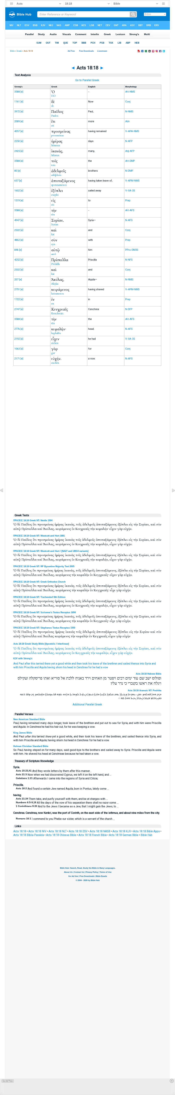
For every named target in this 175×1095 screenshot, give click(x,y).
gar (53, 353)
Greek (19, 51)
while (68, 663)
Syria (148, 663)
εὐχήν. (128, 653)
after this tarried (34, 663)
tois (53, 165)
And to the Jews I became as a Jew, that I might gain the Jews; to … (67, 806)
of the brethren (108, 663)
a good (60, 663)
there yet (49, 663)
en (52, 303)
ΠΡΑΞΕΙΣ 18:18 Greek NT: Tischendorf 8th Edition (39, 597)
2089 (17, 121)
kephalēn (56, 333)
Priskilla (55, 264)
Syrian (54, 224)
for (90, 667)
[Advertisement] (87, 439)
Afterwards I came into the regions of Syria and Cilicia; (57, 778)
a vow (104, 667)
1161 (17, 101)
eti (52, 125)
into (142, 663)
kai (52, 234)
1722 (17, 299)
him (21, 667)
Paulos (54, 115)
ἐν (73, 653)
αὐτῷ (17, 653)
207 (16, 279)
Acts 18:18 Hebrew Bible (148, 674)
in (75, 667)
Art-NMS (130, 91)
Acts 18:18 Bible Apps (146, 831)
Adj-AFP (129, 151)
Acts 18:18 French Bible (92, 835)
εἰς (130, 648)
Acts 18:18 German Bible (123, 835)
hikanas (55, 155)
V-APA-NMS (132, 131)
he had (96, 667)
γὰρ (120, 653)
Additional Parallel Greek (87, 704)
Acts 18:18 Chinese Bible (61, 835)
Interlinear (62, 644)
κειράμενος (63, 653)
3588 (17, 91)
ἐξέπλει (122, 648)
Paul (21, 663)
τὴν (135, 648)
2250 (17, 141)
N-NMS (129, 111)
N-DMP (129, 170)
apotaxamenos (59, 185)
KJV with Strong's (22, 658)
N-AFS (129, 220)
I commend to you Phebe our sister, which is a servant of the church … (65, 818)
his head (68, 667)
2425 (17, 151)
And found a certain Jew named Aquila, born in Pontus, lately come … (62, 788)
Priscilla (29, 667)
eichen (54, 343)
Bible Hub (146, 835)
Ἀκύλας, (49, 653)
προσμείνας (46, 648)
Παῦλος (26, 648)
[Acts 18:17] (4, 498)
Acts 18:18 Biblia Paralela (28, 835)
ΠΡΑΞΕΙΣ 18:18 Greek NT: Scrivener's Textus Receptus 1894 (44, 612)
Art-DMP (130, 160)
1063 (17, 348)
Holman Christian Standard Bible (30, 746)
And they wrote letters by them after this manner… (53, 771)
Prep (127, 200)
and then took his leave (85, 663)
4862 (17, 239)
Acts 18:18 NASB (100, 831)
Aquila (43, 667)
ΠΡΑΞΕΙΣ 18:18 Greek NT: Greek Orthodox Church (39, 581)
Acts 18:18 (19, 831)
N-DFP (128, 309)
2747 (17, 309)
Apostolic (50, 644)
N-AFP (129, 141)
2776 (17, 328)
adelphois (56, 175)
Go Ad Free (7, 1081)
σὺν (158, 648)
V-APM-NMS (132, 180)
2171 (17, 358)
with (15, 667)
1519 (17, 200)
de (52, 106)
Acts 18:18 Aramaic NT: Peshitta (144, 690)
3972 (17, 111)
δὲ (18, 648)
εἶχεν (113, 653)
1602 (17, 190)
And (15, 663)
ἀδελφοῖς (88, 648)
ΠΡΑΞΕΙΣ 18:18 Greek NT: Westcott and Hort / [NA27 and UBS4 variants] (50, 551)
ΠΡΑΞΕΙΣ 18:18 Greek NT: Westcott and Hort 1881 (39, 535)
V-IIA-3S (130, 190)
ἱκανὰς (70, 648)
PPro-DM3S (131, 249)
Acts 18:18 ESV (78, 831)
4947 (17, 220)
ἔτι (35, 648)
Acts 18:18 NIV (37, 831)
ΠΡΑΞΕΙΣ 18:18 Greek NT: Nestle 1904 (32, 520)
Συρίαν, (144, 648)
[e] (22, 91)
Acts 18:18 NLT (58, 831)
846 (16, 249)
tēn (53, 214)
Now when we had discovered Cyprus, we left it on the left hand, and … (63, 774)
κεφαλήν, (102, 653)
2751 (17, 289)
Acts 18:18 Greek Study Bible (28, 644)
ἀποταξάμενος (106, 648)
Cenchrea (82, 667)
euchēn (55, 363)
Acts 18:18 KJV (121, 831)
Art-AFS (129, 210)
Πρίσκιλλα (29, 653)
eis (52, 204)
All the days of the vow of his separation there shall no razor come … (67, 802)
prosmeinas (57, 135)
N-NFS (129, 259)
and (154, 663)
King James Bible (22, 732)
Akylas (54, 283)
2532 (17, 230)
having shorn (54, 667)
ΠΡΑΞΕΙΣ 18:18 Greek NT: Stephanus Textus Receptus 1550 (44, 627)
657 (16, 180)
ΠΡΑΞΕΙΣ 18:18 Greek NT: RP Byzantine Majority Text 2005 (43, 566)
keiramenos (57, 293)
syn (53, 244)
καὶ (153, 648)
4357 (17, 131)
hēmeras (55, 145)
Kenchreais (57, 313)
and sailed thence (128, 663)
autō (53, 254)
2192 (17, 338)
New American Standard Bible (29, 719)
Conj (127, 101)
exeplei (55, 195)
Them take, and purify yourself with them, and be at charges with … (62, 799)
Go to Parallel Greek (87, 80)
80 (15, 170)
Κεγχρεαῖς (82, 653)
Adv (127, 121)
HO (53, 96)
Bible (12, 51)
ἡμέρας (59, 648)
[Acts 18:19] (170, 498)
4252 (17, 259)
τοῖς (78, 648)
